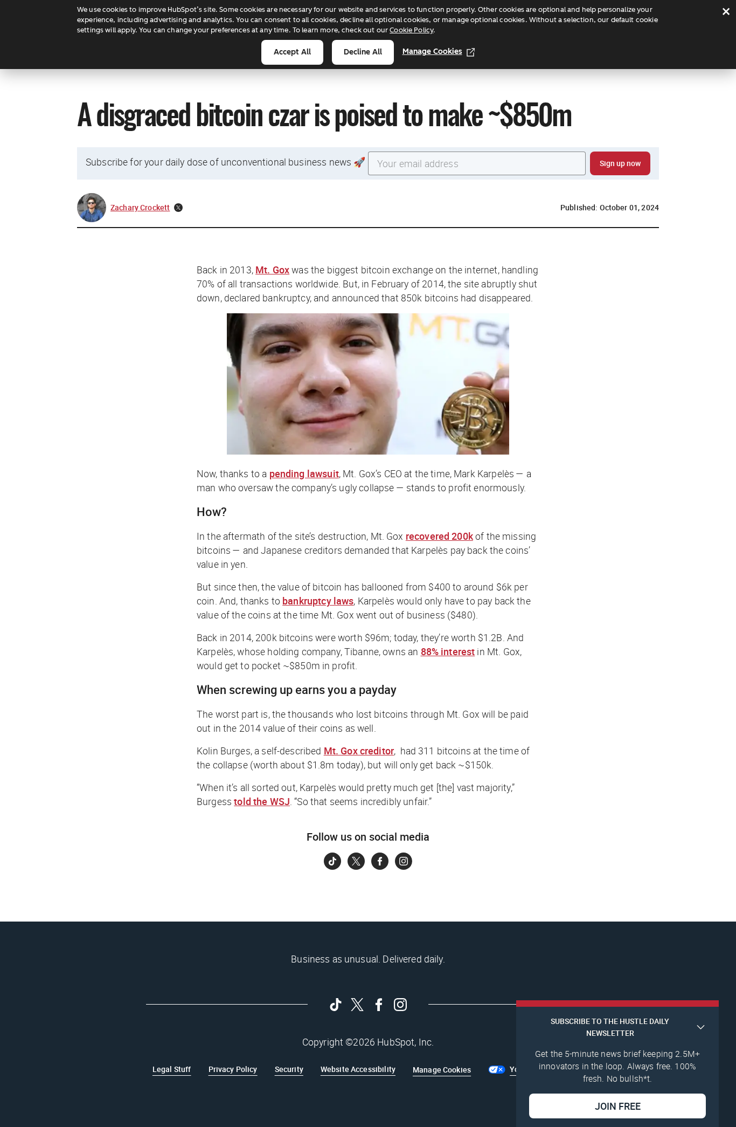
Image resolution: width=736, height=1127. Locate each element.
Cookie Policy (411, 30)
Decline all (363, 52)
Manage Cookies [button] (442, 1069)
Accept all (292, 52)
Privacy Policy (233, 1069)
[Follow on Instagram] (403, 861)
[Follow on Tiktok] (332, 861)
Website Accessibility (358, 1069)
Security (289, 1069)
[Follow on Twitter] (356, 861)
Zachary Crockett (140, 207)
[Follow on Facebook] (379, 861)
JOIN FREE (618, 1105)
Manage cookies (432, 51)
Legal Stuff (171, 1069)
